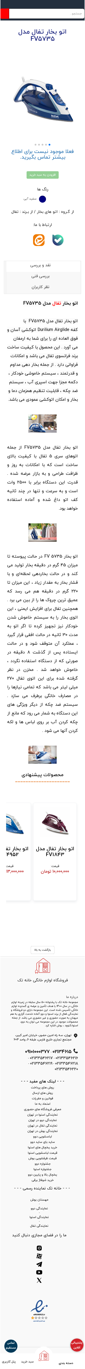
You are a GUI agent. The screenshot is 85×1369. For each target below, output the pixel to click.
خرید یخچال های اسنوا (42, 1147)
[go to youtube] (39, 1273)
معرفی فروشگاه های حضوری (42, 1109)
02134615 (62, 1051)
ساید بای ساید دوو (42, 1142)
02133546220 (66, 1069)
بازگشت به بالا (42, 950)
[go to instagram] (39, 1249)
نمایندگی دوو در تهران (42, 1120)
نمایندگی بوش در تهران (42, 1131)
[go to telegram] (39, 1265)
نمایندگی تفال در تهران (42, 1126)
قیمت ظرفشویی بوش (42, 1158)
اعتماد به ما (42, 1104)
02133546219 (41, 1063)
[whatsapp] (23, 240)
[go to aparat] (39, 1257)
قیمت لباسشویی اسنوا (42, 1153)
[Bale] (59, 243)
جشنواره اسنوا (42, 1169)
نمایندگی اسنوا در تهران (42, 1115)
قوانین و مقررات (42, 1098)
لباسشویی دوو (42, 1137)
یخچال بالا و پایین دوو (42, 1175)
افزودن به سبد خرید (42, 175)
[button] (49, 145)
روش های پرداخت (42, 1088)
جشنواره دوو (43, 1164)
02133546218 (66, 1063)
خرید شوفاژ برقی (43, 1180)
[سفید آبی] (42, 199)
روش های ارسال (42, 1093)
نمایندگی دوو (39, 1208)
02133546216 (67, 1058)
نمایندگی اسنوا (39, 1217)
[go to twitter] (39, 1281)
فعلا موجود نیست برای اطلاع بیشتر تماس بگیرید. (42, 154)
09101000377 (37, 1051)
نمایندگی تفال (39, 1226)
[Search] (4, 13)
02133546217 (41, 1058)
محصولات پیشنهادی (42, 775)
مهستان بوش (39, 1200)
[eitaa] (40, 244)
